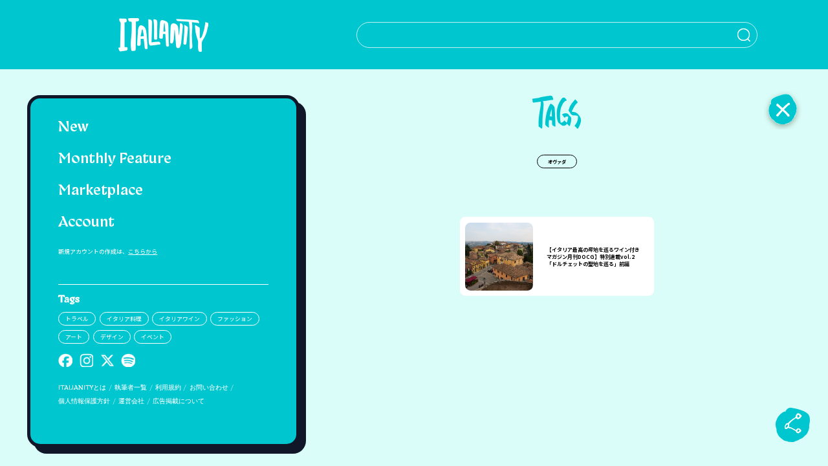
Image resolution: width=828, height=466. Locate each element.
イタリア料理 (124, 319)
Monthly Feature (114, 159)
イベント (152, 337)
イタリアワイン (179, 319)
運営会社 (131, 401)
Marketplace (100, 191)
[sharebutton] (793, 424)
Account (86, 223)
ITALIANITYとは (82, 388)
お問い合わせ (209, 388)
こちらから (142, 251)
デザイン (112, 337)
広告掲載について (178, 401)
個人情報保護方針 (84, 401)
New (73, 127)
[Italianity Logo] (163, 34)
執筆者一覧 (130, 388)
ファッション (234, 319)
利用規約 (168, 388)
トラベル (77, 319)
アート (73, 337)
